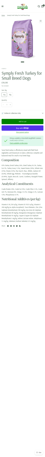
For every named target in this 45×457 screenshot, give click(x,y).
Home (3, 15)
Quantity (4, 100)
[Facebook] (8, 226)
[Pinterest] (14, 226)
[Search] (39, 6)
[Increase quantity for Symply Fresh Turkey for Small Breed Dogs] (10, 104)
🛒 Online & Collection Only (11, 113)
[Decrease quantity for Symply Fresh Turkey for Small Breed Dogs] (3, 104)
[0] (42, 6)
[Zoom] (40, 20)
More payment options (22, 132)
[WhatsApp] (17, 226)
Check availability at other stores (19, 143)
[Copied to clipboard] (20, 226)
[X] (11, 226)
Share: (4, 226)
